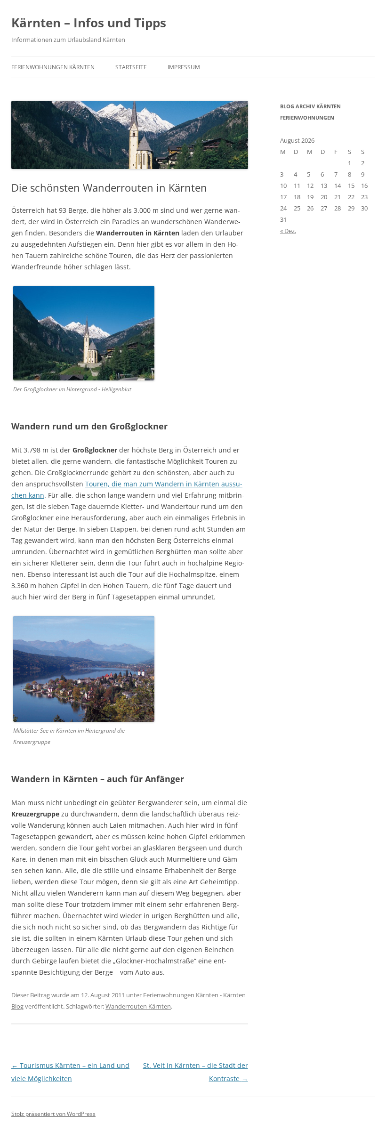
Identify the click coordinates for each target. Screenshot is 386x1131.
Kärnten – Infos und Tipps (88, 22)
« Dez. (288, 230)
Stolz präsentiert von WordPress (53, 1114)
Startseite (131, 67)
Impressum (184, 67)
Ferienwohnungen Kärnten (53, 67)
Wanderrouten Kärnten (138, 1006)
